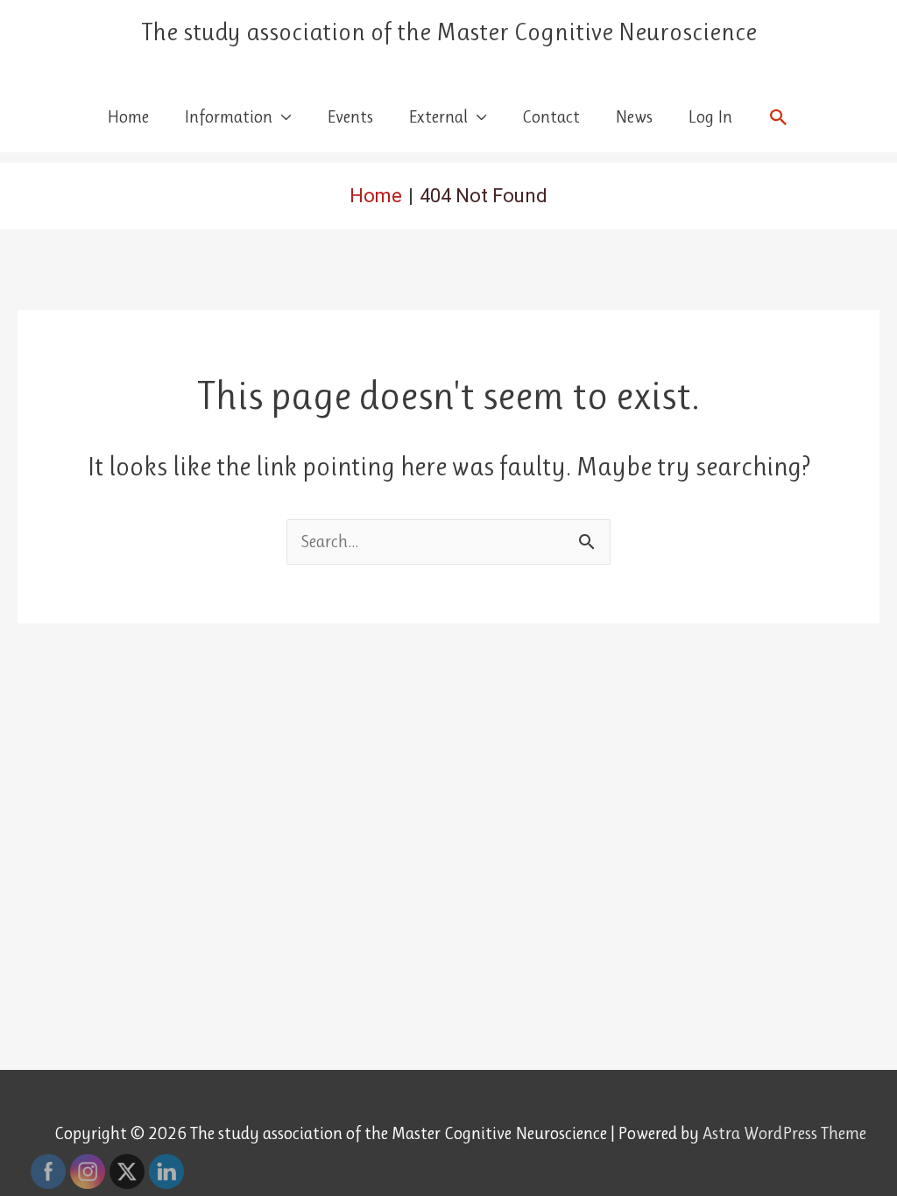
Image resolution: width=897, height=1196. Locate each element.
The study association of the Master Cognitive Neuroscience (449, 32)
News (634, 117)
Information (228, 117)
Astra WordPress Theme (784, 1133)
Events (350, 117)
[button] (778, 117)
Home (128, 117)
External (438, 117)
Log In (710, 117)
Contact (551, 117)
